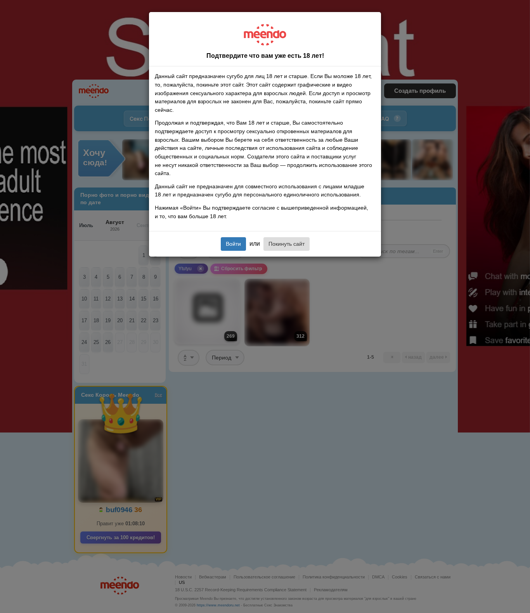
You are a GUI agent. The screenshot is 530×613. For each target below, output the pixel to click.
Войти (233, 244)
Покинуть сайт (286, 244)
